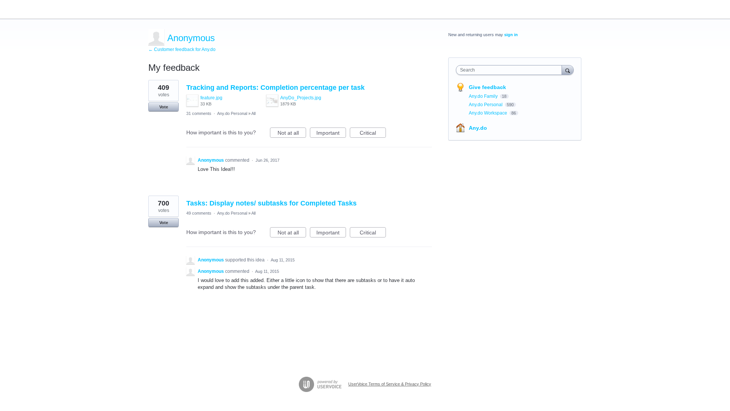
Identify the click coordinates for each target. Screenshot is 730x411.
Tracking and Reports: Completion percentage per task (275, 87)
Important (331, 134)
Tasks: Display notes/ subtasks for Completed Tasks (271, 203)
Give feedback (487, 87)
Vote (163, 107)
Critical (373, 134)
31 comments (198, 113)
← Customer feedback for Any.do (182, 49)
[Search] (568, 70)
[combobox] (511, 70)
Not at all (292, 134)
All (253, 113)
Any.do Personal (232, 113)
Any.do (478, 128)
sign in (511, 34)
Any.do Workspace (488, 113)
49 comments (198, 213)
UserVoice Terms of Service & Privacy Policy (389, 384)
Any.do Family (484, 96)
